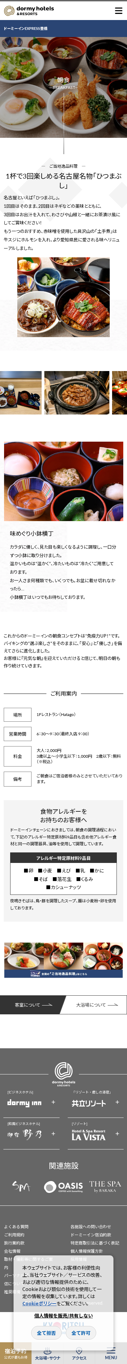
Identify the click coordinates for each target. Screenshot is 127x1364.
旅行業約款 (14, 1243)
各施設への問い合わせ (90, 1227)
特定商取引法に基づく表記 (94, 1243)
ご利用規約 (14, 1235)
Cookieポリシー (39, 1303)
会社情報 (12, 1251)
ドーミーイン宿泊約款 (90, 1235)
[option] (63, 297)
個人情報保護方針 (86, 1251)
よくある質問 (16, 1227)
